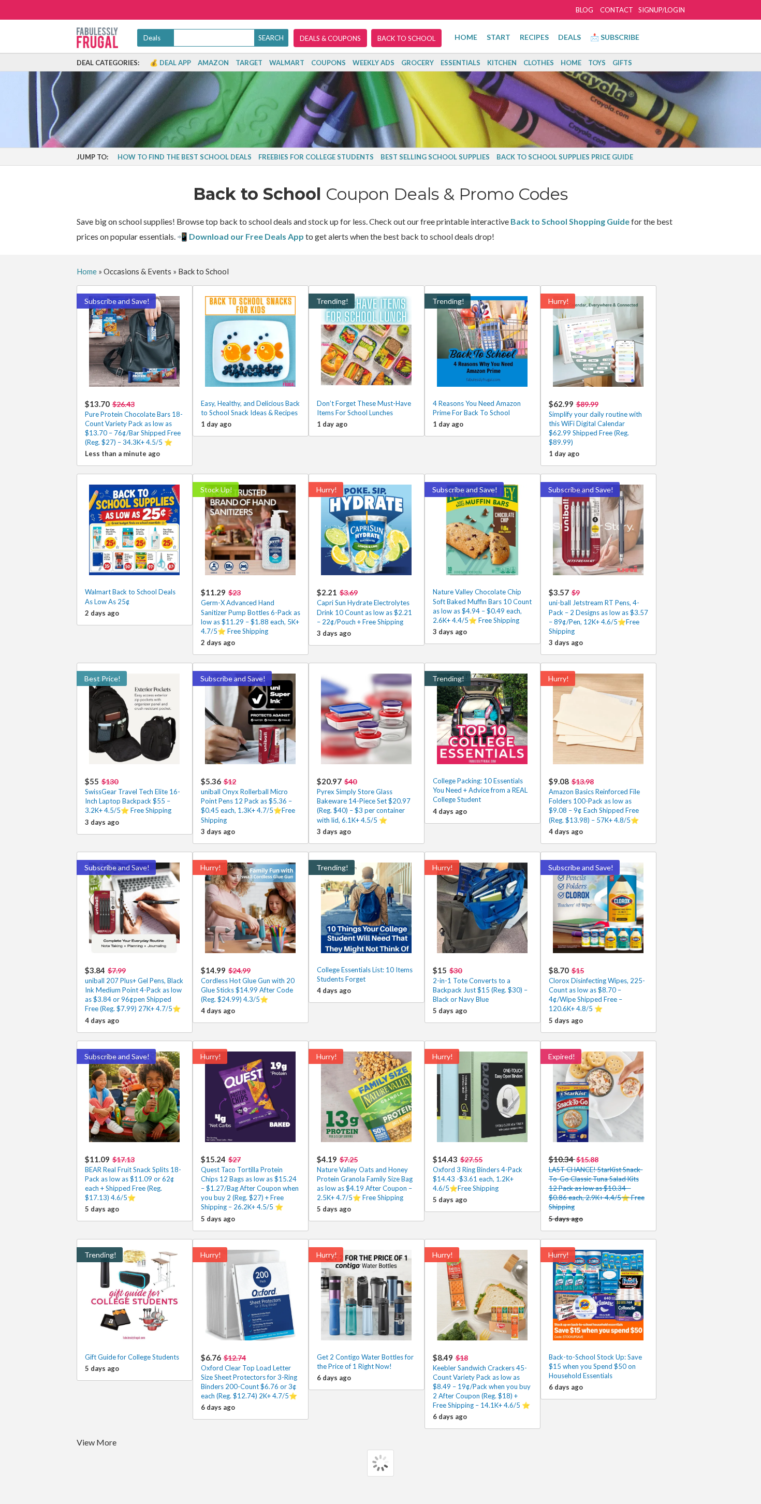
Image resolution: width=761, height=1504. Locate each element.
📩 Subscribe (614, 37)
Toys (597, 63)
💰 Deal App (170, 63)
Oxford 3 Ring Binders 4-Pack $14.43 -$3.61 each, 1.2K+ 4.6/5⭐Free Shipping (477, 1173)
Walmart (286, 63)
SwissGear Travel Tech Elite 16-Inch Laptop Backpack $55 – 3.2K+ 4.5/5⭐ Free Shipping (132, 795)
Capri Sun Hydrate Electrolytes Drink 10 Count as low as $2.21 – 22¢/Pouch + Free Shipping (364, 606)
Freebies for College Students (316, 157)
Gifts (622, 63)
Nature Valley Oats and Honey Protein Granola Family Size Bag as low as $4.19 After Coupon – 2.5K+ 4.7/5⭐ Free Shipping (365, 1178)
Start (498, 37)
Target (249, 63)
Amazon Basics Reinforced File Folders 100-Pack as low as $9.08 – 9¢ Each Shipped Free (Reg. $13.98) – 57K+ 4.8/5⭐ (594, 800)
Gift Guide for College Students (132, 1357)
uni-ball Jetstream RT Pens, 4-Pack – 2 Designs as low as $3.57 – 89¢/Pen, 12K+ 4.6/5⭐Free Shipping (598, 611)
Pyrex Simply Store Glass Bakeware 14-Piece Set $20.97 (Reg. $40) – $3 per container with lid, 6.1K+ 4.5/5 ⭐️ (364, 800)
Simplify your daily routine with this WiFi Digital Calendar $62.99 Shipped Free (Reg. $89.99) (595, 423)
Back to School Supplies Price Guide (564, 157)
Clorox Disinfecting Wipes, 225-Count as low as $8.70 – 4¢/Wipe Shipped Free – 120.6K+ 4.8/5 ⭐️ (597, 989)
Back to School (406, 38)
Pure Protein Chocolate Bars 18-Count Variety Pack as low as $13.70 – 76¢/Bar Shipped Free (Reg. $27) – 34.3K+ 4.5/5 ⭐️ (134, 423)
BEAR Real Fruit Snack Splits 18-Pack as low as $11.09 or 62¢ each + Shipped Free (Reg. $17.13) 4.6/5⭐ (133, 1178)
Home (466, 37)
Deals (569, 37)
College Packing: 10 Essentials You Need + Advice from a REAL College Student (480, 790)
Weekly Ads (373, 63)
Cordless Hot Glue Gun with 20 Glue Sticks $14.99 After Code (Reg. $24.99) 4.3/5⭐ (248, 984)
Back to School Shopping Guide (570, 221)
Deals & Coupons (330, 38)
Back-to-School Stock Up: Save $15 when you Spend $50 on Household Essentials (595, 1366)
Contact (616, 10)
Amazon (213, 63)
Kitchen (502, 63)
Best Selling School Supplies (435, 157)
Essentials (460, 63)
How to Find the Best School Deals (185, 157)
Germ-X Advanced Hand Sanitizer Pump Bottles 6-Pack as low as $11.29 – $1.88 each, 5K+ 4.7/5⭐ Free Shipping (250, 611)
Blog (584, 10)
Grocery (417, 63)
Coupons (328, 63)
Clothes (538, 63)
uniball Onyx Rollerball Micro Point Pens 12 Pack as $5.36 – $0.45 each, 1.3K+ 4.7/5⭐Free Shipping (248, 800)
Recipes (534, 37)
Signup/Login (661, 10)
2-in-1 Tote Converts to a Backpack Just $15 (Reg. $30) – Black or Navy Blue (480, 984)
